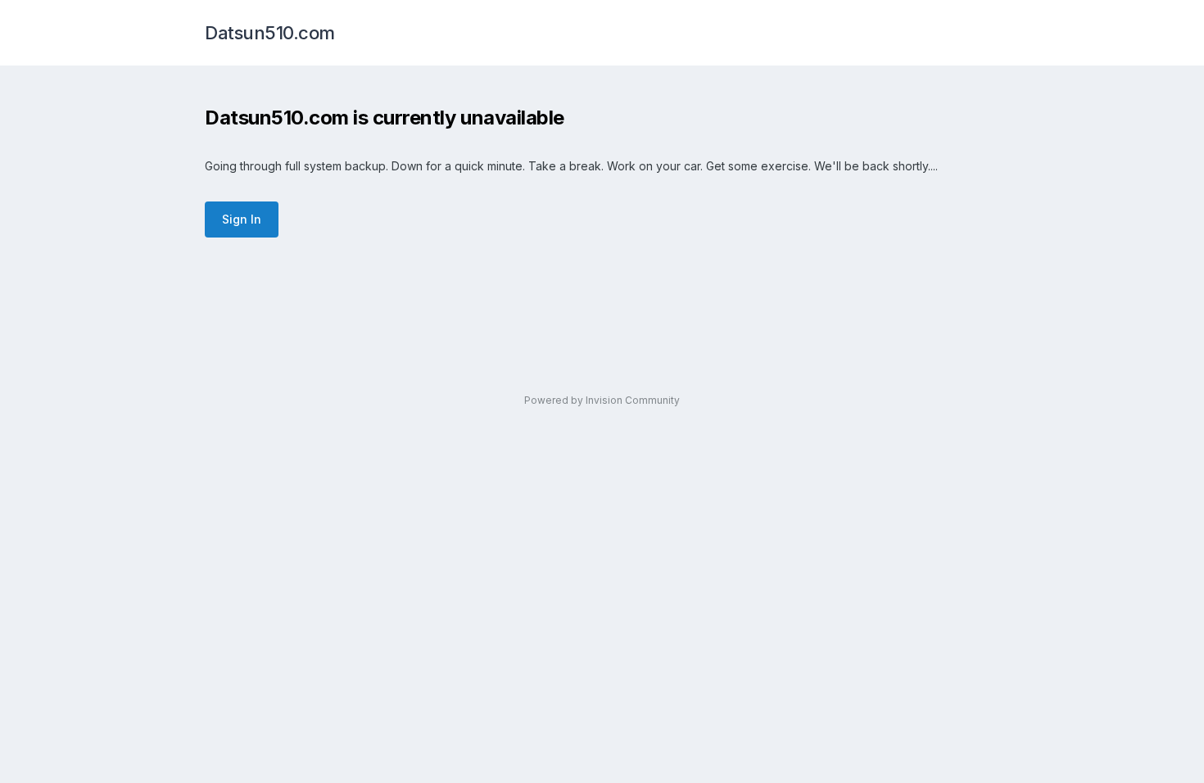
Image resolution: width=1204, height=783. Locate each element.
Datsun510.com (270, 32)
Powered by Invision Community (602, 400)
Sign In (241, 219)
